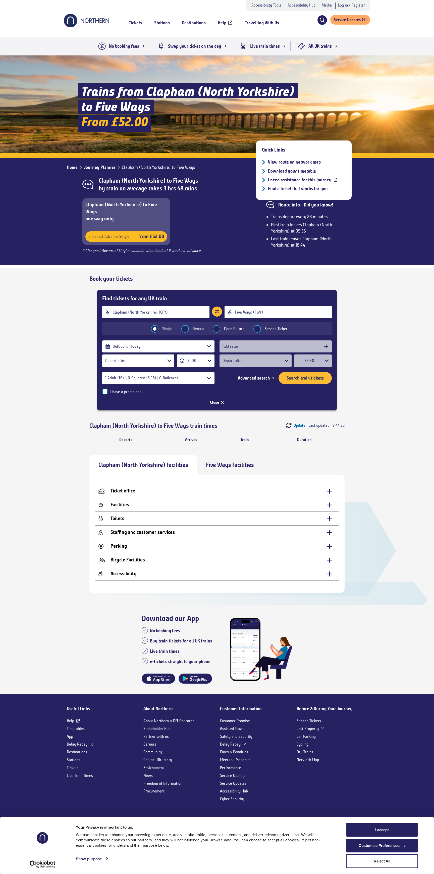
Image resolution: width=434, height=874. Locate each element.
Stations (73, 759)
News (148, 775)
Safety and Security (236, 736)
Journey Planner (100, 167)
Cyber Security (232, 798)
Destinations (77, 752)
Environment (153, 767)
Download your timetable (292, 171)
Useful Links (78, 708)
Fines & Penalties (234, 752)
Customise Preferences (379, 845)
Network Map (308, 759)
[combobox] (155, 312)
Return (198, 328)
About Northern (158, 708)
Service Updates (233, 783)
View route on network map (294, 162)
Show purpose (89, 859)
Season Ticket (276, 328)
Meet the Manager (235, 759)
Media (327, 5)
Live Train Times (80, 775)
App (70, 736)
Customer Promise (235, 720)
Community (152, 752)
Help (70, 720)
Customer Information (241, 708)
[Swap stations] (217, 312)
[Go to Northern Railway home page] (86, 26)
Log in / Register (351, 5)
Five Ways (185, 180)
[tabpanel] (217, 534)
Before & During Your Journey (325, 708)
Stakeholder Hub (157, 728)
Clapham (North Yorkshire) (132, 180)
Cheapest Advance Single (126, 236)
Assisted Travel (232, 728)
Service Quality (232, 775)
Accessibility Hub (301, 5)
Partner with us (156, 736)
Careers (149, 744)
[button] (322, 20)
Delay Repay (77, 744)
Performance (230, 767)
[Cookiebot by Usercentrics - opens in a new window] (43, 864)
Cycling (302, 744)
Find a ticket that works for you (298, 188)
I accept (382, 830)
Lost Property (308, 728)
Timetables (76, 728)
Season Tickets (309, 720)
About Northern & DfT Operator (168, 720)
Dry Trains (305, 752)
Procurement (154, 791)
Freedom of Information (162, 783)
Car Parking (306, 736)
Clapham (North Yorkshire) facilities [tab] (143, 465)
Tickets (72, 767)
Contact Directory (157, 759)
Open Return (234, 328)
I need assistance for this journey (300, 180)
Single (167, 328)
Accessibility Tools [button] (266, 5)
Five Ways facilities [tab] (230, 465)
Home (72, 167)
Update (299, 425)
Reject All (382, 861)
